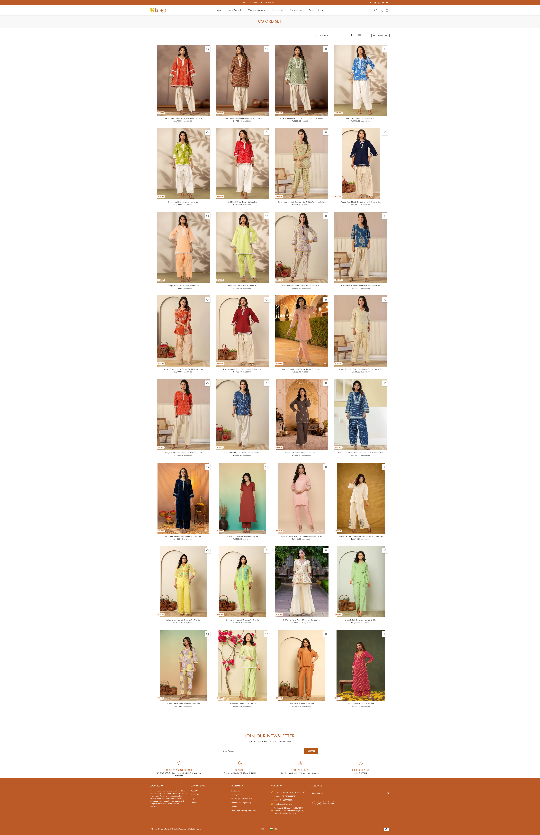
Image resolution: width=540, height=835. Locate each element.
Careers (194, 803)
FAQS (193, 799)
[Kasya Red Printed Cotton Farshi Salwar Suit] (183, 414)
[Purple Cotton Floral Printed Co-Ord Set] (183, 665)
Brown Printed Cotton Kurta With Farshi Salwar (242, 119)
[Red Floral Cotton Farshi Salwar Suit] (242, 163)
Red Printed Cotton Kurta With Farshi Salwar (183, 119)
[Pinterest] (383, 2)
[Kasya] (158, 10)
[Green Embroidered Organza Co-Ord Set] (242, 581)
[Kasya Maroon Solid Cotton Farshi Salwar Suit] (242, 330)
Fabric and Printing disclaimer (243, 811)
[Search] (375, 10)
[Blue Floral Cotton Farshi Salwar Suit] (360, 80)
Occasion (277, 10)
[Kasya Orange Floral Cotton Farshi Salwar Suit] (183, 330)
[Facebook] (371, 2)
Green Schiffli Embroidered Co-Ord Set (361, 620)
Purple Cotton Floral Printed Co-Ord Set (183, 704)
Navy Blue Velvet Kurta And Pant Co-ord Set (183, 537)
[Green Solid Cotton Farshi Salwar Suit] (242, 247)
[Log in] (381, 10)
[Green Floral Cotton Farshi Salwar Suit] (183, 163)
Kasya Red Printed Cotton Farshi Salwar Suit (183, 453)
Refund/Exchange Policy (241, 803)
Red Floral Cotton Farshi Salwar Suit (242, 202)
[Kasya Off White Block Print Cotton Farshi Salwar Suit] (360, 330)
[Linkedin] (375, 2)
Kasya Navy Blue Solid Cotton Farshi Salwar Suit (361, 202)
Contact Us (235, 791)
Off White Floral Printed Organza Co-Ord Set (301, 620)
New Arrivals (235, 10)
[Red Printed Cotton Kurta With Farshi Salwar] (183, 80)
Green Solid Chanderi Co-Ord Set (242, 704)
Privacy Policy (236, 795)
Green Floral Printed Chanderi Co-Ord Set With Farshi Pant (301, 202)
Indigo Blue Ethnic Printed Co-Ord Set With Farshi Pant (361, 453)
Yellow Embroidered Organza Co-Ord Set (183, 620)
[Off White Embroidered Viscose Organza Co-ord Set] (360, 498)
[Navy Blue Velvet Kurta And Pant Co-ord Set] (183, 498)
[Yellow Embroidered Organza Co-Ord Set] (183, 581)
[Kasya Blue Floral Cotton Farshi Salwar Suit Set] (360, 247)
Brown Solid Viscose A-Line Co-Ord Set (243, 537)
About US (195, 791)
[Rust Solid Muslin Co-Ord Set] (301, 665)
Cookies (234, 807)
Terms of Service (197, 795)
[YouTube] (387, 2)
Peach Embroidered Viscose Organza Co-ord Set (301, 537)
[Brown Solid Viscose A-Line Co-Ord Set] (242, 498)
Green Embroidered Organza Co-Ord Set (243, 620)
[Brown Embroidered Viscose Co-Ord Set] (301, 414)
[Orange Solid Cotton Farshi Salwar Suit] (183, 247)
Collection (295, 10)
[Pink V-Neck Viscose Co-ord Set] (360, 665)
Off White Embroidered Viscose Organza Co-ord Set (361, 537)
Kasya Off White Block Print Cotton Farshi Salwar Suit (361, 369)
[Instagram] (379, 2)
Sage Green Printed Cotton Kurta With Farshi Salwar (302, 119)
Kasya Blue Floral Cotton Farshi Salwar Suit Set (360, 286)
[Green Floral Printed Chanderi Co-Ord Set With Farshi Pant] (301, 163)
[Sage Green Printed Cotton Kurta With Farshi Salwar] (301, 80)
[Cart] (387, 10)
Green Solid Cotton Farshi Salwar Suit (242, 286)
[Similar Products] (207, 49)
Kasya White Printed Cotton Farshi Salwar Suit (301, 286)
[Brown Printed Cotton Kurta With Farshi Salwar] (242, 80)
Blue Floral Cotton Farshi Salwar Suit (361, 119)
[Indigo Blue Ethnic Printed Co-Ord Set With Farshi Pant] (360, 414)
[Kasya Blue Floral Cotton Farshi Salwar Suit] (242, 414)
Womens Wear (256, 10)
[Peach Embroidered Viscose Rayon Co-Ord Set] (301, 330)
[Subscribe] (388, 793)
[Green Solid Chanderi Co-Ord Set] (242, 665)
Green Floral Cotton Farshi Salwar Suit (183, 202)
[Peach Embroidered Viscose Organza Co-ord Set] (301, 498)
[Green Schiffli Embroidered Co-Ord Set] (360, 581)
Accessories (315, 10)
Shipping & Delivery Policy (242, 799)
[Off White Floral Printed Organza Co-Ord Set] (301, 581)
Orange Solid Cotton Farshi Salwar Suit (183, 286)
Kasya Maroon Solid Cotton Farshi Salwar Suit (242, 369)
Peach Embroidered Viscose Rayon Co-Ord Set (301, 369)
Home (219, 10)
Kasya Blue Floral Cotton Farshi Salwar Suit (242, 453)
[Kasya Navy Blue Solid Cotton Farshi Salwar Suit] (360, 163)
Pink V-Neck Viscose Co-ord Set (361, 704)
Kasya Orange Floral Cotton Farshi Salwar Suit (183, 369)
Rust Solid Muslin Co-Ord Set (302, 704)
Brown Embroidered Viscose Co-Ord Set (301, 453)
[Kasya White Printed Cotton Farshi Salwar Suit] (301, 247)
